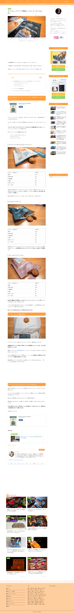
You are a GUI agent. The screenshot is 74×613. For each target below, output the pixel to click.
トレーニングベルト (31, 595)
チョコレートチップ (18, 84)
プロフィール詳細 (11, 591)
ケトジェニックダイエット (12, 445)
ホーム (22, 1)
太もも (33, 602)
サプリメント (47, 1)
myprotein (40, 588)
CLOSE (40, 77)
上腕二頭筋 (41, 601)
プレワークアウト (11, 603)
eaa (29, 588)
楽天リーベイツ (42, 602)
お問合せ (9, 596)
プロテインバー (11, 601)
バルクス (45, 595)
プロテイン (10, 598)
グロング (30, 591)
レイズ (29, 601)
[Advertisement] (27, 52)
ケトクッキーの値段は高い (19, 88)
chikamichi (9, 1)
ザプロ (37, 592)
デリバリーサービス (57, 1)
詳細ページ (58, 66)
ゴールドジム (42, 591)
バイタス (40, 595)
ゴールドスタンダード (31, 592)
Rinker (24, 104)
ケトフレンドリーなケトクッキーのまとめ (22, 90)
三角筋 (33, 601)
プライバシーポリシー (12, 593)
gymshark (33, 588)
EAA (8, 606)
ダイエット (38, 1)
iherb (36, 588)
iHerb (21, 106)
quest (44, 588)
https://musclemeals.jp (18, 459)
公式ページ (58, 69)
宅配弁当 (37, 602)
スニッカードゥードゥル (18, 85)
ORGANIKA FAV (20, 350)
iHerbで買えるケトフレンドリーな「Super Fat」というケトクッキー (27, 81)
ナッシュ (36, 595)
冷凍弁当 (30, 602)
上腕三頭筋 (37, 601)
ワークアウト (30, 1)
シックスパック (41, 592)
